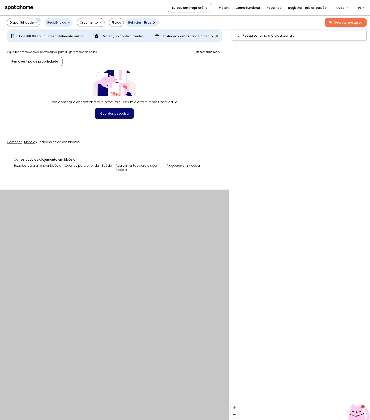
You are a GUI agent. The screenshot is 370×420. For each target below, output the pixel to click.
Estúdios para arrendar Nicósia (37, 165)
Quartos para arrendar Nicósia (88, 165)
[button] (342, 8)
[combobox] (299, 35)
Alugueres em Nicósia (183, 165)
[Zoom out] (234, 414)
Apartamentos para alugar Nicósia (136, 167)
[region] (299, 223)
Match (224, 8)
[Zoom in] (234, 407)
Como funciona (248, 8)
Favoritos (274, 8)
